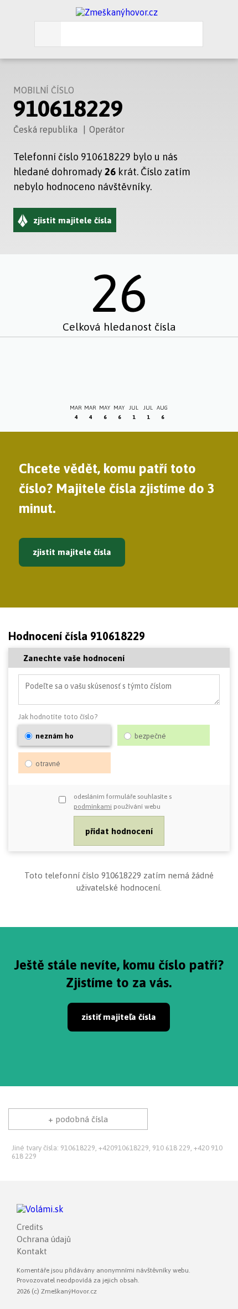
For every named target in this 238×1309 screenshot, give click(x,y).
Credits (30, 1227)
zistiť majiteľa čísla (118, 1017)
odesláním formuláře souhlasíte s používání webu (123, 801)
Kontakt (32, 1251)
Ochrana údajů (44, 1239)
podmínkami (93, 806)
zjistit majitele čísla (72, 552)
